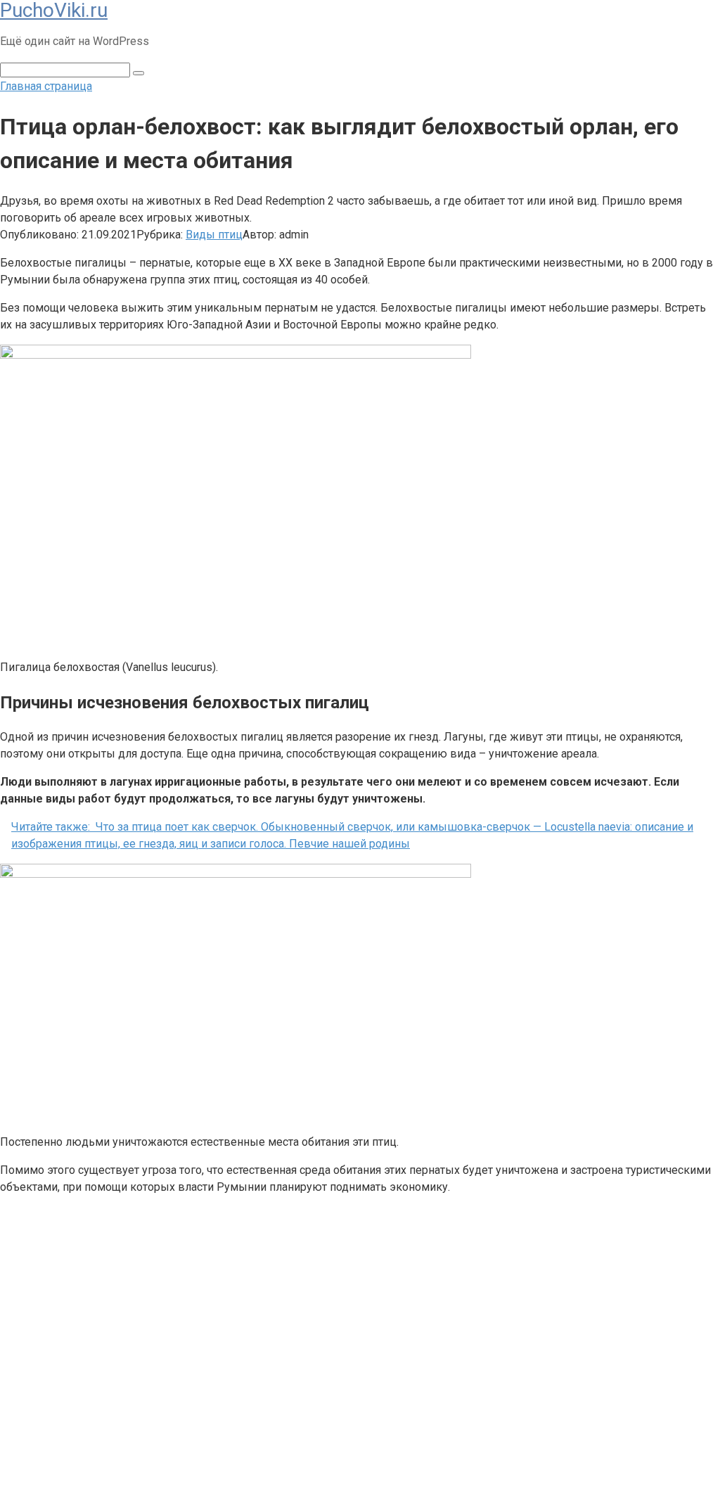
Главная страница (46, 86)
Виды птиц (214, 234)
